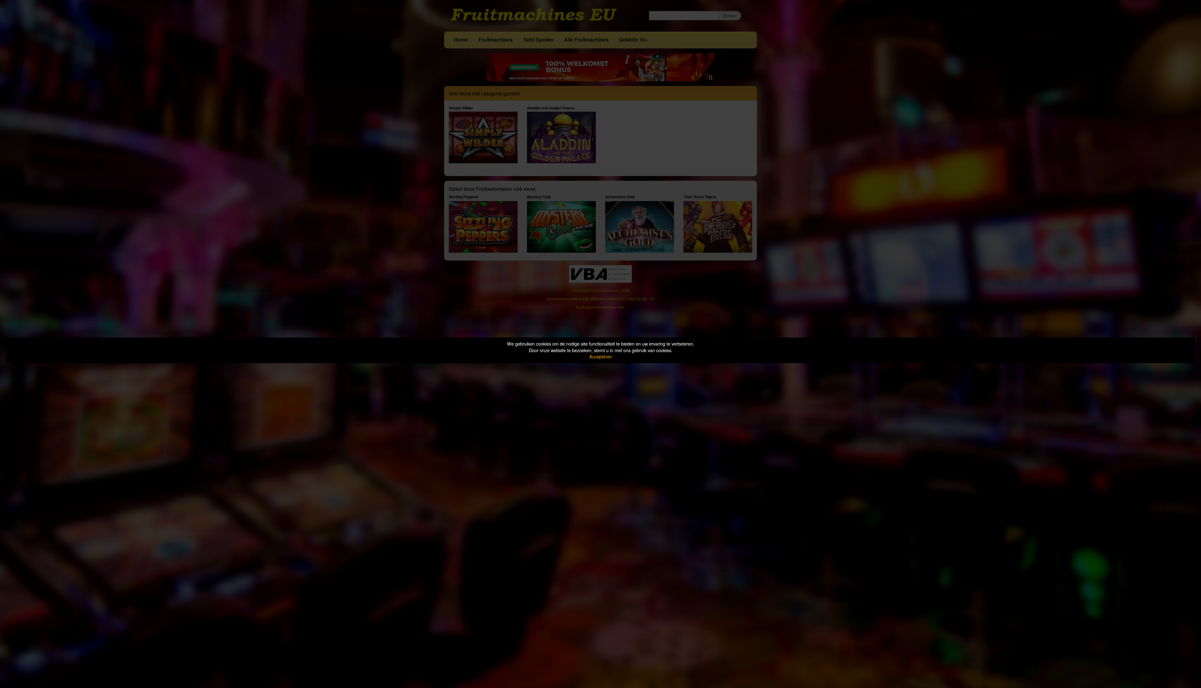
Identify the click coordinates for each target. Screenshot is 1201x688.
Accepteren (600, 356)
